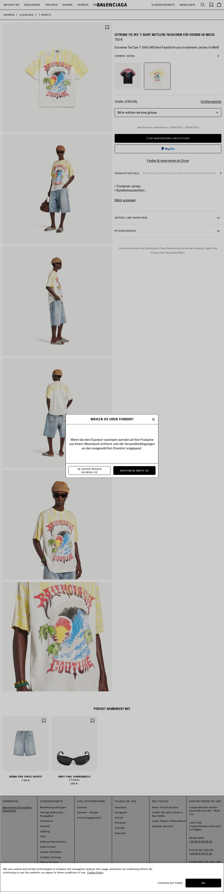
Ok (203, 883)
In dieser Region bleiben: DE (90, 470)
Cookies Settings (170, 883)
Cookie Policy (95, 872)
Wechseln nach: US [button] (134, 470)
